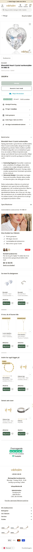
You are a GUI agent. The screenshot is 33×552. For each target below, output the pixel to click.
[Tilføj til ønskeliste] (30, 24)
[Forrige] (2, 37)
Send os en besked (9, 265)
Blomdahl (4, 63)
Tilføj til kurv (6, 303)
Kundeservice (6, 58)
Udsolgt (16, 83)
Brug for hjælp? (27, 16)
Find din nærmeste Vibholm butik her (16, 501)
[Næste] (30, 37)
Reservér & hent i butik (16, 88)
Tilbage (5, 16)
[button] (16, 110)
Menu (2, 6)
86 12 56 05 (7, 262)
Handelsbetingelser (27, 548)
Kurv (30, 5)
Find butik (20, 6)
